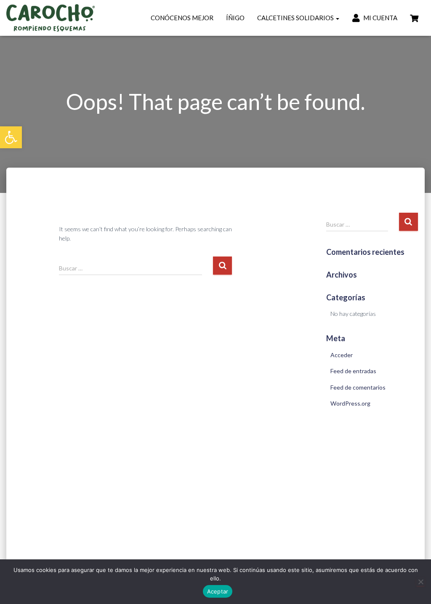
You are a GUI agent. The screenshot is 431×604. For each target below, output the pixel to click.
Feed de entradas (353, 370)
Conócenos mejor (182, 17)
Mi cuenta (379, 17)
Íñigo (235, 17)
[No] (420, 581)
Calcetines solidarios (296, 17)
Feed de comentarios (358, 387)
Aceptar (218, 591)
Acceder (341, 354)
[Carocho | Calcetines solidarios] (50, 18)
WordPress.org (350, 403)
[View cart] (414, 17)
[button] (11, 137)
